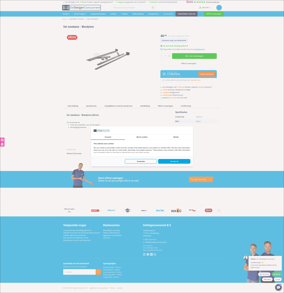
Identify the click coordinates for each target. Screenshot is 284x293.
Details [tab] (176, 137)
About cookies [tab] (142, 137)
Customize (141, 161)
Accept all (174, 161)
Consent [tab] (108, 137)
